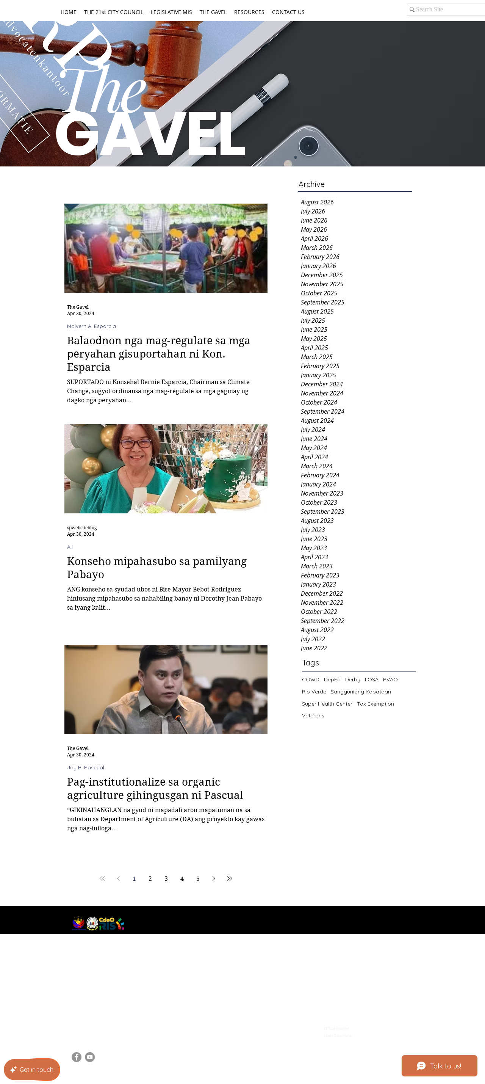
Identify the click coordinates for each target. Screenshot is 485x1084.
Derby (352, 679)
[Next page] (214, 878)
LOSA (372, 679)
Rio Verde (314, 691)
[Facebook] (76, 1057)
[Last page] (229, 878)
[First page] (102, 878)
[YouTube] (90, 1057)
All (70, 547)
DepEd (332, 679)
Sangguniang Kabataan (361, 691)
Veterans (313, 715)
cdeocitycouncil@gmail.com (110, 1026)
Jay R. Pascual (85, 767)
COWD (310, 679)
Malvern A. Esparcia (91, 326)
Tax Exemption (375, 703)
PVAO (390, 679)
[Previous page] (118, 878)
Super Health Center (327, 703)
